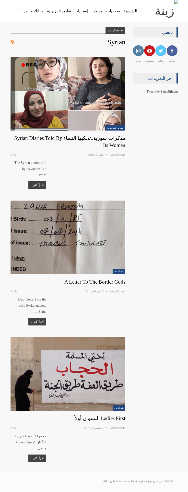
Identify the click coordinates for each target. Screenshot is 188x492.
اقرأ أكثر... (37, 185)
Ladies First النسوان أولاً (100, 418)
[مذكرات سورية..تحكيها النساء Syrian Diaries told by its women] (68, 94)
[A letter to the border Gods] (68, 237)
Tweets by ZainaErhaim (162, 91)
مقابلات (37, 11)
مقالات (97, 11)
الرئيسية (130, 11)
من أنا (23, 11)
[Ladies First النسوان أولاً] (68, 374)
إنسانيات (81, 11)
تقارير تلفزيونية (59, 11)
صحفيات (113, 11)
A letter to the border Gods (94, 282)
